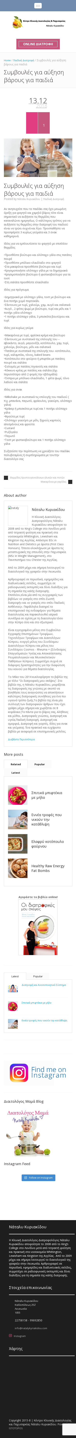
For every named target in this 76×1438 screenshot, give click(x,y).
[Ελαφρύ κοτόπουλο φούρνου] (17, 844)
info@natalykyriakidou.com (31, 1328)
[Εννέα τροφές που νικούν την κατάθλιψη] (17, 819)
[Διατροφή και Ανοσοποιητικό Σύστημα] (13, 988)
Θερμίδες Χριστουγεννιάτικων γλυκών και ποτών (37, 477)
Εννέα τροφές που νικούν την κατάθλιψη (46, 819)
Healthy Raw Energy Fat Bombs (48, 868)
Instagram (20, 1336)
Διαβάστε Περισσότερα (21, 739)
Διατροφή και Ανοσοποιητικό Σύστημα (44, 985)
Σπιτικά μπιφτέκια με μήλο (36, 1002)
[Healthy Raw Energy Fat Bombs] (17, 868)
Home (7, 60)
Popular (39, 764)
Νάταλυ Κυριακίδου (28, 199)
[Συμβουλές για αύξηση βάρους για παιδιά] (38, 157)
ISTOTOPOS (16, 1428)
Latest (15, 772)
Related (16, 764)
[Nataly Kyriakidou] (38, 22)
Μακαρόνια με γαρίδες (53, 481)
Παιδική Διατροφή (23, 60)
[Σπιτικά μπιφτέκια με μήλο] (17, 795)
